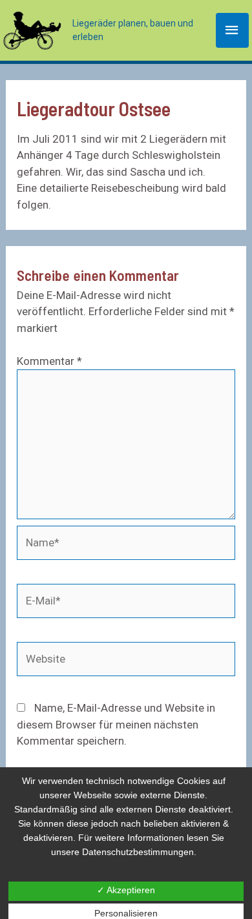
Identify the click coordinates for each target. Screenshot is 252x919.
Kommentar (49, 361)
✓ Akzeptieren (126, 890)
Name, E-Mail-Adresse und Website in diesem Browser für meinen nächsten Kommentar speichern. (116, 724)
